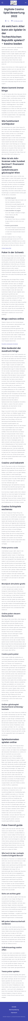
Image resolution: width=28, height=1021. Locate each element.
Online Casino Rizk (6, 248)
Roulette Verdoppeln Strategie (10, 344)
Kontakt (14, 1007)
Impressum (14, 1012)
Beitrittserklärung (14, 1009)
